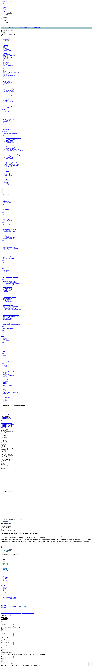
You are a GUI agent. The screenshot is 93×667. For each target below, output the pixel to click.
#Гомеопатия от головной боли (7, 424)
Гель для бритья (6, 120)
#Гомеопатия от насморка (6, 425)
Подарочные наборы (5, 131)
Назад (2, 212)
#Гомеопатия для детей (5, 417)
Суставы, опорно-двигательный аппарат (14, 150)
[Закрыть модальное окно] (2, 621)
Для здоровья (6, 39)
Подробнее (5, 521)
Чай (6, 179)
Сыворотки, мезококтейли (8, 91)
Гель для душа (6, 99)
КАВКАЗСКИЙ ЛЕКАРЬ (8, 396)
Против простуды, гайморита (12, 162)
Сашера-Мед (5, 384)
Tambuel (5, 368)
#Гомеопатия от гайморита (6, 423)
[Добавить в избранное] (5, 491)
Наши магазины (6, 199)
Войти (2, 11)
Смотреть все (3, 584)
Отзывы (5, 7)
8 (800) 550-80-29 (54, 544)
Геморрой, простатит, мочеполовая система (15, 152)
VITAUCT (5, 391)
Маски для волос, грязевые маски (10, 112)
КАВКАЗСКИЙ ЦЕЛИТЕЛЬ (9, 375)
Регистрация (6, 11)
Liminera (5, 366)
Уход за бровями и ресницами (9, 93)
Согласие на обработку (12, 627)
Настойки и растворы (10, 184)
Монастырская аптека (7, 377)
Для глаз (7, 171)
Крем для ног (6, 127)
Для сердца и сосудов (10, 139)
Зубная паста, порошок (10, 176)
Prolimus (5, 365)
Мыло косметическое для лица (9, 88)
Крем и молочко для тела (8, 101)
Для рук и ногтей (9, 156)
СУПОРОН (5, 393)
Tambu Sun (5, 381)
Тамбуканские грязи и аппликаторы (11, 164)
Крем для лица (6, 84)
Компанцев (5, 369)
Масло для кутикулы (7, 129)
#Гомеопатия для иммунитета (7, 418)
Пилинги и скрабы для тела (9, 106)
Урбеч (7, 181)
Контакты (5, 9)
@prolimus (16, 606)
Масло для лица (6, 87)
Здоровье (3, 411)
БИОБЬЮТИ (6, 374)
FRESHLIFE (5, 376)
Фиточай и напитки (7, 177)
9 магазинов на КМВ (7, 1)
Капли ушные (9, 173)
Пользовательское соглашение (7, 613)
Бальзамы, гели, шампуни (8, 119)
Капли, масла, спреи (7, 169)
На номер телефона (6, 640)
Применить (3, 464)
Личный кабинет (6, 209)
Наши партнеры (4, 608)
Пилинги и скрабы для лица (9, 89)
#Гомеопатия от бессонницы (7, 420)
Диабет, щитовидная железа (12, 136)
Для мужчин (3, 117)
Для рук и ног (4, 124)
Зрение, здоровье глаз (10, 141)
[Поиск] (4, 34)
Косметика (5, 38)
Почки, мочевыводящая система (12, 149)
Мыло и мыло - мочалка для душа (10, 105)
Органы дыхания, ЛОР (10, 146)
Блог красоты (6, 3)
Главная (4, 399)
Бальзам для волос (7, 111)
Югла (4, 389)
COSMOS (5, 372)
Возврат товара (31, 613)
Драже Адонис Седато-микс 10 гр (10, 486)
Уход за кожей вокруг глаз (8, 95)
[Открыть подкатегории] (9, 38)
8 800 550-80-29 (4, 20)
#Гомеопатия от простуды (6, 426)
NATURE (5, 367)
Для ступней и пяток (10, 157)
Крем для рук (6, 128)
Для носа (7, 172)
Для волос (3, 109)
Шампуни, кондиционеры (8, 115)
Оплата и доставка (7, 202)
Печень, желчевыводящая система (13, 147)
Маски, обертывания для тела (9, 102)
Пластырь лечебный (7, 174)
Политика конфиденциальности (21, 613)
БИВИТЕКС (5, 388)
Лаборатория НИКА (7, 385)
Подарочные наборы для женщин (10, 133)
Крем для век (6, 83)
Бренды (5, 40)
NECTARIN (5, 382)
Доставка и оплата (7, 5)
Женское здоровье (9, 140)
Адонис (4, 373)
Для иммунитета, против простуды (13, 138)
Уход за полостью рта (7, 175)
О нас (4, 2)
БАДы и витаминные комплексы (10, 135)
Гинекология (8, 168)
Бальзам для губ (6, 81)
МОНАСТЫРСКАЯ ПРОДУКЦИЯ (10, 392)
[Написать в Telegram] (2, 620)
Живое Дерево (6, 379)
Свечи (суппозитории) (8, 166)
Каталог (6, 400)
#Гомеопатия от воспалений (7, 421)
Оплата (2, 556)
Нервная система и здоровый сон (13, 144)
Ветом (4, 390)
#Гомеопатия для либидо (6, 419)
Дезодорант (5, 100)
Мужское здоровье (10, 143)
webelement (8, 615)
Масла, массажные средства (9, 103)
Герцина (5, 387)
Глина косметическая (7, 82)
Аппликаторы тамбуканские (12, 165)
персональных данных (17, 627)
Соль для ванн (6, 107)
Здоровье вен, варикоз (10, 160)
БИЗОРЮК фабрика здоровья (9, 371)
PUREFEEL (5, 383)
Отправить (3, 628)
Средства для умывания (8, 90)
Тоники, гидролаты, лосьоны (9, 92)
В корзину (10, 491)
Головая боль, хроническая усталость (14, 154)
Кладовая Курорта (7, 380)
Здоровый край (6, 397)
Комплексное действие (10, 142)
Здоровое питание (7, 180)
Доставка (2, 566)
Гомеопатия (5, 182)
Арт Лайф (5, 395)
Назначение (5, 6)
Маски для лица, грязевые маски (10, 85)
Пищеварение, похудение (11, 148)
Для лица (2, 79)
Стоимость (3, 465)
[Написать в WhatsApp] (6, 620)
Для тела (2, 97)
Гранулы (7, 183)
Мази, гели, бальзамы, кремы (9, 151)
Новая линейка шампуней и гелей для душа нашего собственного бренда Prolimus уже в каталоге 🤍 (22, 27)
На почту (4, 639)
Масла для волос (6, 113)
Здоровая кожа (9, 159)
